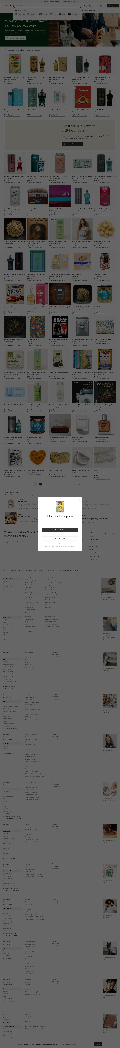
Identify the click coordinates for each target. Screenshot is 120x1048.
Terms (63, 546)
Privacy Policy (71, 546)
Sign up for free (60, 529)
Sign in (60, 543)
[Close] (80, 499)
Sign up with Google (60, 538)
